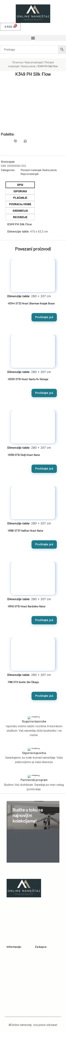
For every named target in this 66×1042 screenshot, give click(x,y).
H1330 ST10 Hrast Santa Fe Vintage (28, 379)
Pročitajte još (44, 317)
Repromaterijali (34, 62)
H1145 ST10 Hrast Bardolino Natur (26, 606)
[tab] (20, 185)
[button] (33, 38)
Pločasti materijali (31, 170)
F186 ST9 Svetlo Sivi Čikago (23, 682)
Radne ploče (28, 66)
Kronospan (8, 161)
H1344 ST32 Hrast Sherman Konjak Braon (31, 303)
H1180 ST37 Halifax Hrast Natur (25, 530)
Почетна (17, 62)
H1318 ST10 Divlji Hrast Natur (24, 454)
